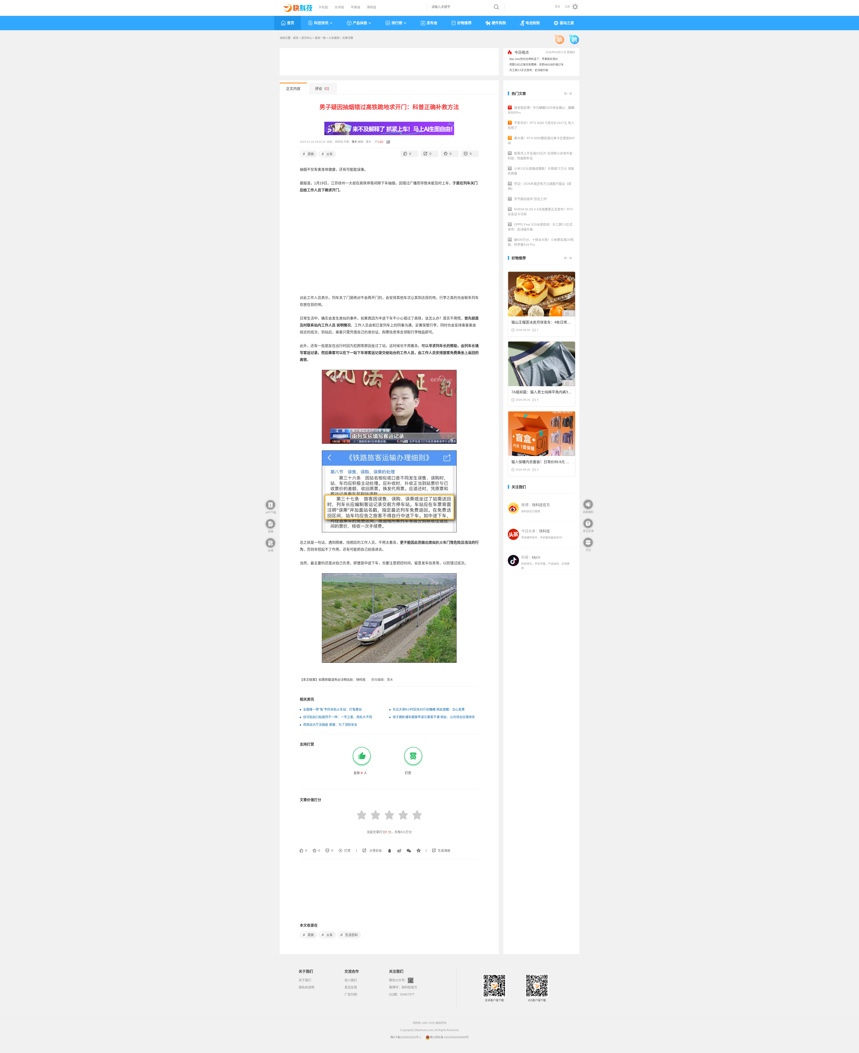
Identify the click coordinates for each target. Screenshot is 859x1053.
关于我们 (305, 980)
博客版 (371, 7)
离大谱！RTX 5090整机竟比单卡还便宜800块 (541, 140)
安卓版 (339, 7)
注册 (567, 6)
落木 (354, 141)
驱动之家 (567, 23)
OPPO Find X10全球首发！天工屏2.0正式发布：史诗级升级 (540, 227)
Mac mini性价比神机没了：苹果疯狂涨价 (533, 59)
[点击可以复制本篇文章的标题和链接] (387, 141)
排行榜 (396, 23)
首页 (290, 23)
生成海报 (444, 850)
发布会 (432, 23)
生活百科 (349, 934)
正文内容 (293, 89)
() (381, 141)
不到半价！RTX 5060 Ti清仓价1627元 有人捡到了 (541, 125)
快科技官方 (409, 987)
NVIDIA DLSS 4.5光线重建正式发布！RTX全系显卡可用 (540, 211)
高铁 (308, 153)
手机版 (323, 7)
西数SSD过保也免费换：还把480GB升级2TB (536, 64)
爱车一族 (320, 38)
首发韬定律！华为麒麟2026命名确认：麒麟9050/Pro (541, 110)
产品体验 (360, 23)
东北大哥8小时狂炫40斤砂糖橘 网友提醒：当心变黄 (429, 709)
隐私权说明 (306, 987)
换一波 (568, 93)
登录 (557, 6)
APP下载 (270, 512)
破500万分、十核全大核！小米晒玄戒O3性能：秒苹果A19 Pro (541, 242)
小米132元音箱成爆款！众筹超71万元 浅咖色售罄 (541, 171)
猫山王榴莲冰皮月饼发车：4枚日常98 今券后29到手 (541, 323)
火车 (327, 153)
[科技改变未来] (294, 6)
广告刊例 (350, 994)
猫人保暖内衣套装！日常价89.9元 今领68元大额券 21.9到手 (540, 463)
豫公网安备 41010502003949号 (449, 1037)
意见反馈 (350, 987)
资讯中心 (306, 38)
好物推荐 (464, 23)
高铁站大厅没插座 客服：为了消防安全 (330, 724)
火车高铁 (334, 38)
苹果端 (355, 7)
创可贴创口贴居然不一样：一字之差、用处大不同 (337, 717)
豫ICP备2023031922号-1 (405, 1037)
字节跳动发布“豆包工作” (528, 199)
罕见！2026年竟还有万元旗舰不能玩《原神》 (539, 186)
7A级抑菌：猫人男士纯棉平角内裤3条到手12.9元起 (541, 393)
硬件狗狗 (499, 23)
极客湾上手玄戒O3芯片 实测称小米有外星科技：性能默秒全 (540, 155)
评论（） (323, 89)
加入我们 (350, 980)
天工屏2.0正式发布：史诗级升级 (528, 70)
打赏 (347, 850)
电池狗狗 (532, 23)
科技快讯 (321, 23)
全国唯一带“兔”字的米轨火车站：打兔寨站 (332, 709)
